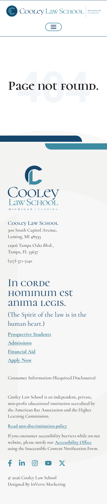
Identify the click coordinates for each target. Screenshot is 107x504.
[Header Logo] (53, 11)
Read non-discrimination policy (37, 426)
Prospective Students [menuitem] (29, 334)
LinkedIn (22, 463)
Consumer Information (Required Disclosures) (52, 378)
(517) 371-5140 (20, 261)
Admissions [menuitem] (20, 343)
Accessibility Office (73, 442)
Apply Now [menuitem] (20, 360)
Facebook (10, 463)
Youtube (48, 463)
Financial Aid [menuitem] (21, 352)
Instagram (35, 463)
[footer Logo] (33, 188)
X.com (62, 463)
